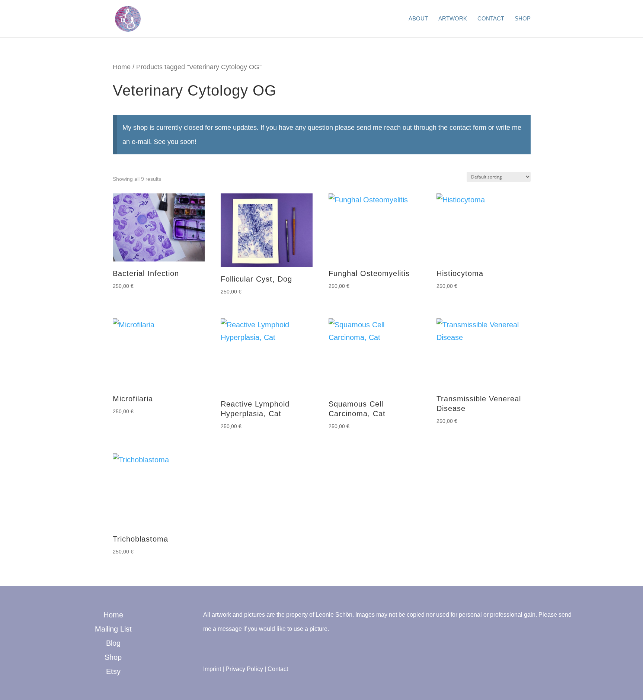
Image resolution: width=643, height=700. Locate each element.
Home (122, 67)
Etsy (113, 671)
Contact (490, 19)
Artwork (452, 19)
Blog (113, 643)
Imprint (212, 669)
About (418, 19)
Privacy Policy (244, 669)
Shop (523, 19)
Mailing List (113, 629)
